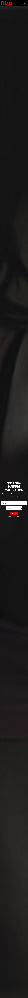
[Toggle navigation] (24, 3)
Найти (14, 513)
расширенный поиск (14, 516)
